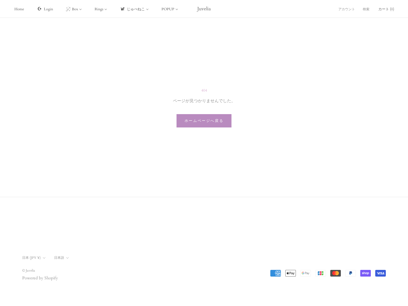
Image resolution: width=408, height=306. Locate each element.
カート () (386, 9)
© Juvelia (28, 270)
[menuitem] (19, 8)
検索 (366, 9)
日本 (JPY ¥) (31, 257)
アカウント (346, 9)
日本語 (59, 257)
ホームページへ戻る (204, 120)
